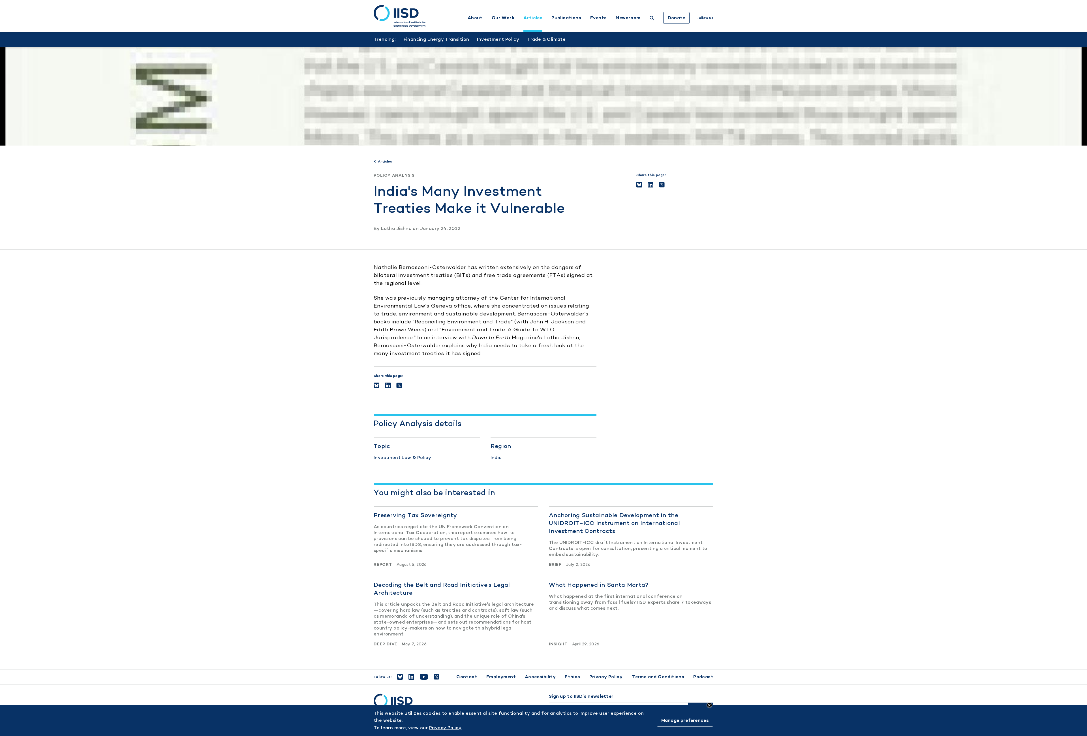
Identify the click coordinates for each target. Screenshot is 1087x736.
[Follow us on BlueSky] (400, 677)
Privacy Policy (606, 677)
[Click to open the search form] (652, 18)
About (475, 18)
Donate (676, 18)
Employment (501, 677)
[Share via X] (662, 184)
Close (709, 705)
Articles (532, 18)
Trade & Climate (546, 39)
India (496, 457)
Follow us (704, 18)
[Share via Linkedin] (650, 184)
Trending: (385, 39)
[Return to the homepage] (400, 16)
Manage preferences (685, 721)
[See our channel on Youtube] (424, 677)
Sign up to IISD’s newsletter (581, 696)
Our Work (503, 18)
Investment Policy (498, 39)
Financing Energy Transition (436, 39)
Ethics (572, 677)
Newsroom (628, 18)
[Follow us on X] (436, 677)
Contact (466, 677)
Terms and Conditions (658, 677)
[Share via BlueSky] (639, 184)
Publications (566, 18)
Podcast (703, 677)
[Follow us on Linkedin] (411, 677)
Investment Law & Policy (402, 457)
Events (598, 18)
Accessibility (540, 677)
